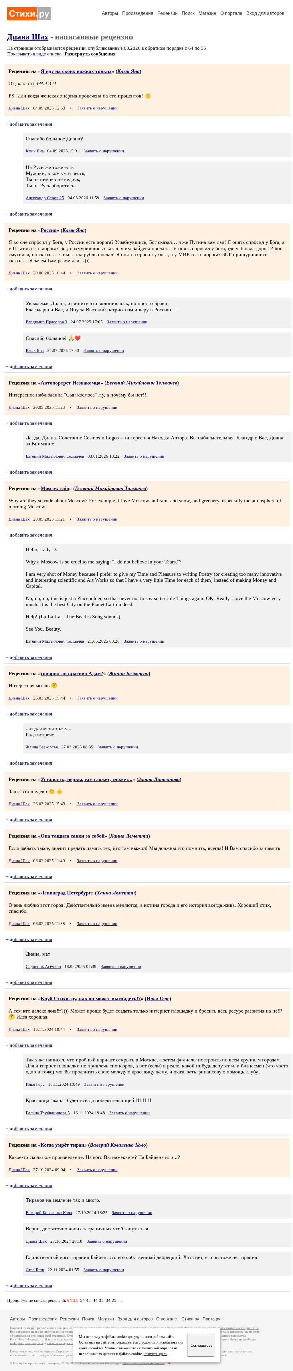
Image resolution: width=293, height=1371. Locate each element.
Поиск (188, 13)
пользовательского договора (238, 1328)
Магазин (207, 13)
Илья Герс (157, 998)
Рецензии (167, 13)
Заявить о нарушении (97, 108)
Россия (49, 230)
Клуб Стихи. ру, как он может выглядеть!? (91, 998)
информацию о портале (26, 1343)
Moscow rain (55, 488)
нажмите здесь (155, 1354)
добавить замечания (31, 124)
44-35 (98, 1300)
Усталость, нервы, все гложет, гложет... (86, 779)
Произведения (137, 13)
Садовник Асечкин (43, 966)
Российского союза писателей (143, 1363)
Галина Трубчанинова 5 (48, 1113)
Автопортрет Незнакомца (70, 383)
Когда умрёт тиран (62, 1145)
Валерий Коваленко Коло (118, 1145)
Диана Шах (27, 37)
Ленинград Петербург (66, 893)
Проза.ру (211, 1318)
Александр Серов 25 (45, 198)
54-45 (85, 1300)
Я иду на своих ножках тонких (76, 71)
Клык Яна (128, 71)
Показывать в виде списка (34, 54)
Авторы (110, 13)
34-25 (111, 1300)
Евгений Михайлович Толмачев (141, 383)
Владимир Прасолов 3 (46, 322)
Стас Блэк (35, 1270)
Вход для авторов (265, 13)
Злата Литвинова (159, 779)
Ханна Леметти (129, 836)
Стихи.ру (190, 1318)
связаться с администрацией (67, 1343)
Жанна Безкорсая (129, 673)
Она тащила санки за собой (72, 836)
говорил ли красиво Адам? (72, 673)
